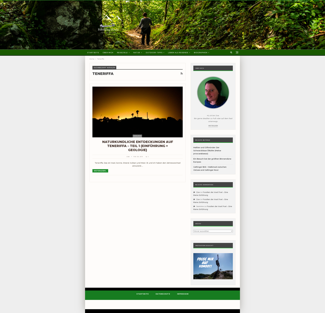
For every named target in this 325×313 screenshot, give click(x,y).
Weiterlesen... (100, 171)
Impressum (183, 294)
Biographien (200, 53)
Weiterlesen (213, 126)
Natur (136, 53)
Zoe (198, 192)
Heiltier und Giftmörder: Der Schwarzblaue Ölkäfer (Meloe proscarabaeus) (207, 150)
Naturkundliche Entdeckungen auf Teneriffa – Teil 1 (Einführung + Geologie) (137, 146)
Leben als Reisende (178, 53)
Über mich (108, 53)
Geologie (137, 136)
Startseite (93, 53)
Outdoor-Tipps (154, 53)
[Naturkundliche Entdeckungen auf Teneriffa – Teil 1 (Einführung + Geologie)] (137, 112)
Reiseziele (122, 53)
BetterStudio (184, 306)
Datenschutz (163, 294)
